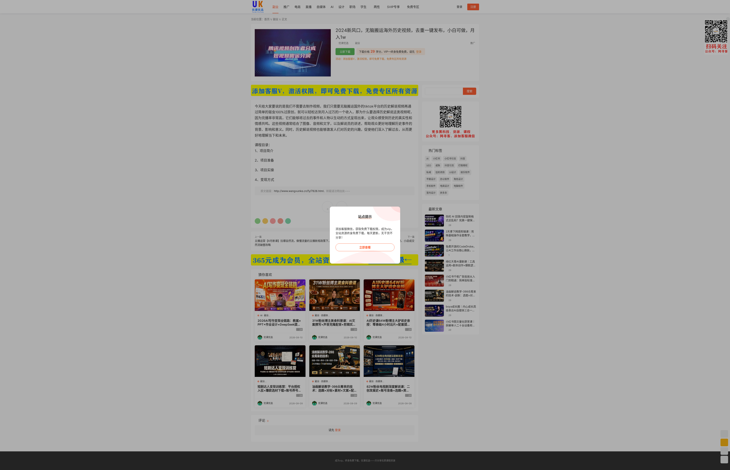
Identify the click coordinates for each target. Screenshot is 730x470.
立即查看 (365, 247)
